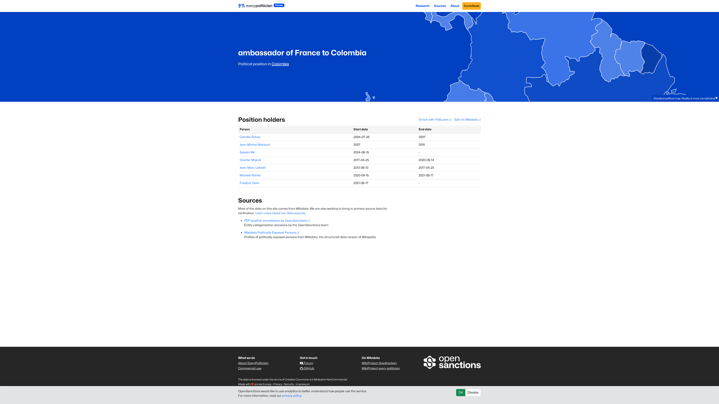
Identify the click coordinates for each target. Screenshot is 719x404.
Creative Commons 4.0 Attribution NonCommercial (316, 379)
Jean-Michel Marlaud (255, 144)
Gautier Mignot (250, 160)
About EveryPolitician (253, 363)
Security (289, 384)
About (454, 6)
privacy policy (291, 395)
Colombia (280, 64)
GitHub (308, 368)
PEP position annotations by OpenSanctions (275, 220)
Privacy (277, 384)
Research (423, 6)
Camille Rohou (250, 137)
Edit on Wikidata (466, 119)
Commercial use (249, 368)
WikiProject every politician (381, 368)
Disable (473, 392)
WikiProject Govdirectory (379, 363)
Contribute (471, 6)
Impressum (303, 384)
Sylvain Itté (247, 152)
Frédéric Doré (249, 183)
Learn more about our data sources (280, 213)
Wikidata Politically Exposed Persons (270, 232)
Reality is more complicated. (699, 98)
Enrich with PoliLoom (434, 119)
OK (461, 392)
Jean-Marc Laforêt (253, 167)
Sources (440, 6)
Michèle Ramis (250, 175)
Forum (308, 363)
